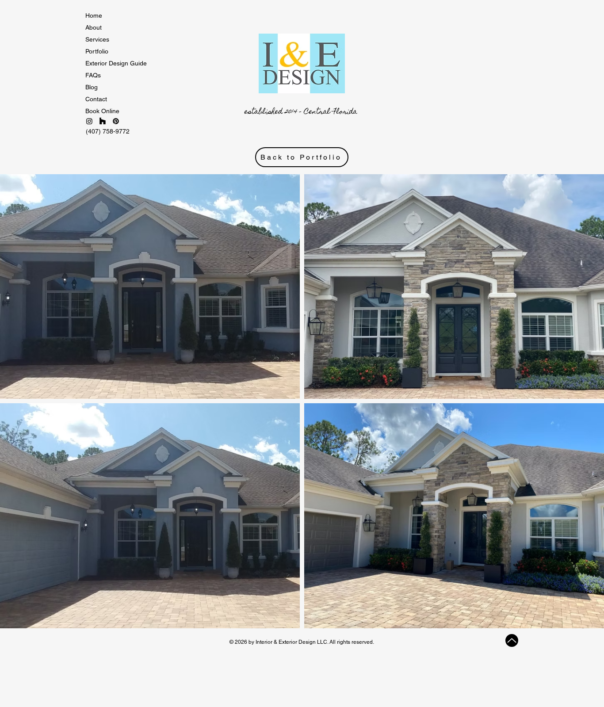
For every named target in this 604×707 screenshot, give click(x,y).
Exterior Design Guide (116, 63)
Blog (91, 87)
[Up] (511, 640)
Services (97, 39)
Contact (96, 99)
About (93, 27)
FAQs (93, 75)
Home (93, 15)
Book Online (102, 111)
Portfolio (96, 51)
